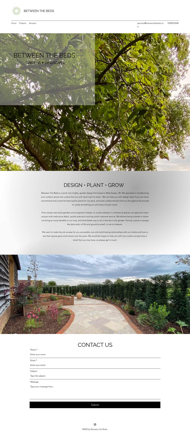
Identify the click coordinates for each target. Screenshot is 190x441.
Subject (33, 371)
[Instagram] (95, 424)
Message (34, 382)
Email (33, 360)
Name (33, 350)
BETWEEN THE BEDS (39, 11)
